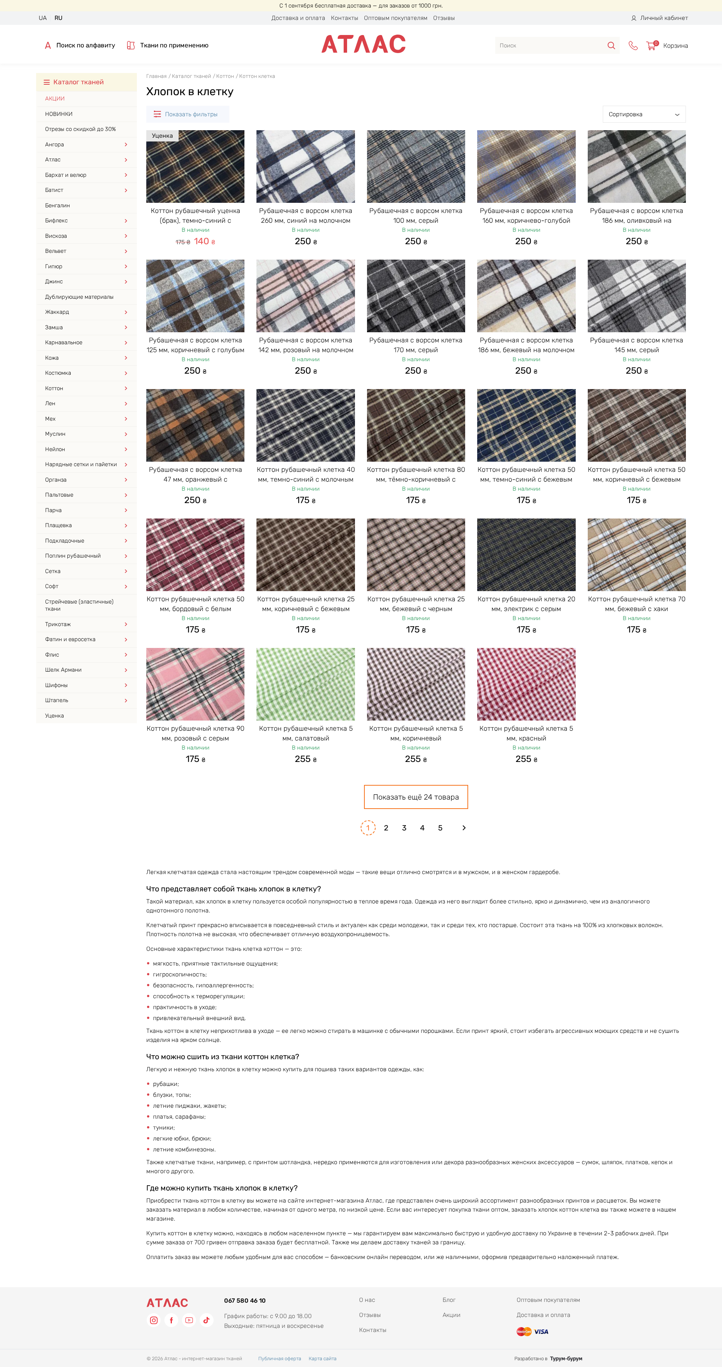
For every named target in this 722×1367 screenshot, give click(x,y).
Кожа (52, 357)
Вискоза (56, 236)
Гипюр (53, 266)
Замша (54, 327)
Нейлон (55, 449)
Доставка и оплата (298, 17)
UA (43, 17)
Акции (55, 98)
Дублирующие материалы (79, 296)
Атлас (53, 159)
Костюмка (58, 373)
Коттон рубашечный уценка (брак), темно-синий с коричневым (195, 220)
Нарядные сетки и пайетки (81, 464)
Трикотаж (58, 624)
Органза (56, 479)
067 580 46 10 (245, 1300)
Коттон (54, 388)
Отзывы (444, 17)
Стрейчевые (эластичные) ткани (79, 605)
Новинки (59, 114)
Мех (50, 418)
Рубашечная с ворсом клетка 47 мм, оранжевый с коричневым (195, 479)
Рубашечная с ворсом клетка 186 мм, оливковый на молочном (636, 220)
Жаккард (57, 312)
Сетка (53, 571)
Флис (52, 654)
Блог (449, 1299)
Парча (53, 510)
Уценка (54, 715)
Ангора (54, 144)
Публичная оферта (279, 1358)
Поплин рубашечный (73, 555)
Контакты (344, 17)
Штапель (56, 700)
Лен (50, 403)
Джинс (54, 281)
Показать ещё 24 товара (416, 796)
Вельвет (55, 251)
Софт (51, 586)
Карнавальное (63, 342)
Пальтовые (59, 494)
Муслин (55, 433)
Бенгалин (57, 205)
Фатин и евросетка (70, 639)
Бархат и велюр (65, 175)
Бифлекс (56, 220)
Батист (54, 190)
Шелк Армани (63, 669)
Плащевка (58, 525)
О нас (367, 1299)
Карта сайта (323, 1358)
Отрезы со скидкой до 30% (80, 129)
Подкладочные (64, 540)
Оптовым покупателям (396, 17)
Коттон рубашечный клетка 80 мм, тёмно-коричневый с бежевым (416, 479)
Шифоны (56, 685)
